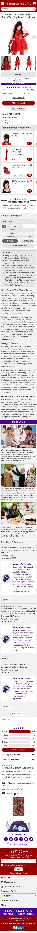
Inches (10, 241)
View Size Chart (19, 98)
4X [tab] (20, 226)
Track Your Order (12, 886)
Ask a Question (18, 714)
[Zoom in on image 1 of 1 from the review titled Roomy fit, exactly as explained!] (18, 806)
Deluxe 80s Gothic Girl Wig (18, 135)
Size (3, 90)
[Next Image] (34, 37)
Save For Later (18, 109)
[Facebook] (6, 839)
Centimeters (27, 241)
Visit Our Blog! (19, 844)
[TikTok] (31, 839)
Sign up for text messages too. (15, 865)
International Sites (9, 900)
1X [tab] (4, 226)
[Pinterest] (16, 839)
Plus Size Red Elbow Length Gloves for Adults (18, 152)
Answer (6, 600)
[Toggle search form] (29, 3)
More (3, 905)
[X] (11, 839)
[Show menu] (3, 3)
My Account (9, 882)
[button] (34, 3)
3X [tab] (15, 226)
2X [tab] (10, 226)
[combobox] (16, 9)
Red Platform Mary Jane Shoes (18, 166)
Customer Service (9, 891)
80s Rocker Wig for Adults (18, 182)
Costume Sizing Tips (18, 246)
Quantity (30, 90)
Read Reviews (22, 87)
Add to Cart (18, 103)
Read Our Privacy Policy (18, 873)
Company (5, 896)
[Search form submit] (34, 9)
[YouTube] (26, 839)
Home (7, 877)
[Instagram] (21, 839)
